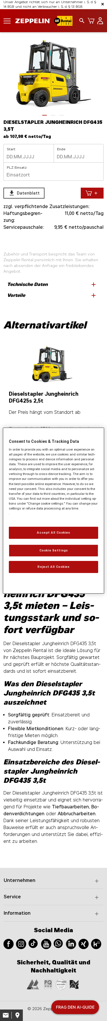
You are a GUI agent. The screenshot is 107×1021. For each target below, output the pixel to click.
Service (12, 896)
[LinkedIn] (71, 943)
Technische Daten (52, 284)
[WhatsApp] (58, 943)
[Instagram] (21, 943)
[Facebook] (8, 943)
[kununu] (96, 943)
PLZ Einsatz (17, 168)
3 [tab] (61, 115)
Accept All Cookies (53, 532)
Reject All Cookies (53, 567)
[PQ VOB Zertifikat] (48, 984)
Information (17, 913)
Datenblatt (24, 193)
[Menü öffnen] (7, 20)
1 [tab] (44, 115)
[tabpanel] (53, 74)
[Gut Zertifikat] (33, 984)
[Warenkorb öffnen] (89, 20)
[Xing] (83, 943)
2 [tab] (53, 115)
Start (11, 149)
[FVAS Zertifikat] (74, 984)
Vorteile (52, 295)
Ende (61, 149)
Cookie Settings (53, 550)
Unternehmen (19, 880)
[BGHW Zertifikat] (61, 984)
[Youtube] (46, 943)
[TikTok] (33, 943)
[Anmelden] (99, 20)
